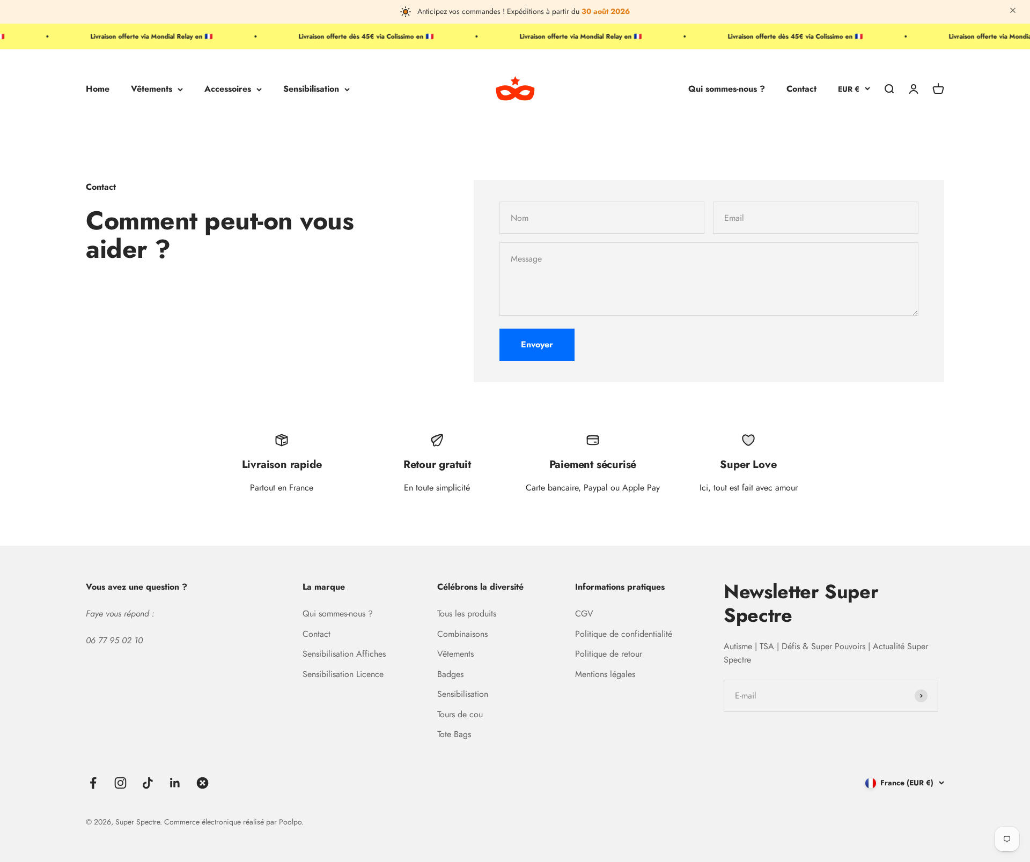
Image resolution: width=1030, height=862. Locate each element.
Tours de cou (460, 714)
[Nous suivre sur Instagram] (120, 783)
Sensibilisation (311, 89)
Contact (801, 89)
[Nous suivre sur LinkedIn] (175, 783)
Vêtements (151, 89)
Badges (450, 674)
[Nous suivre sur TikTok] (148, 783)
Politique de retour (608, 654)
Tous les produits (466, 613)
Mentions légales (605, 674)
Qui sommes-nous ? (726, 89)
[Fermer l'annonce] (1012, 12)
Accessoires (227, 89)
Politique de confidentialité (623, 634)
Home (97, 89)
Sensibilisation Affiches (344, 654)
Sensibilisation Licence (343, 674)
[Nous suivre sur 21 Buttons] (202, 783)
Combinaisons (462, 634)
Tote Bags (454, 734)
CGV (584, 613)
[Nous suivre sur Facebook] (93, 783)
